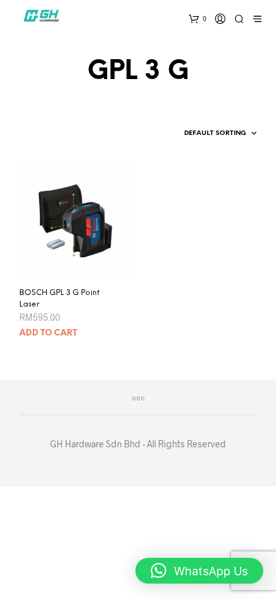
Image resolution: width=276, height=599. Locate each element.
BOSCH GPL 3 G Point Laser (59, 298)
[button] (199, 571)
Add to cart (48, 333)
